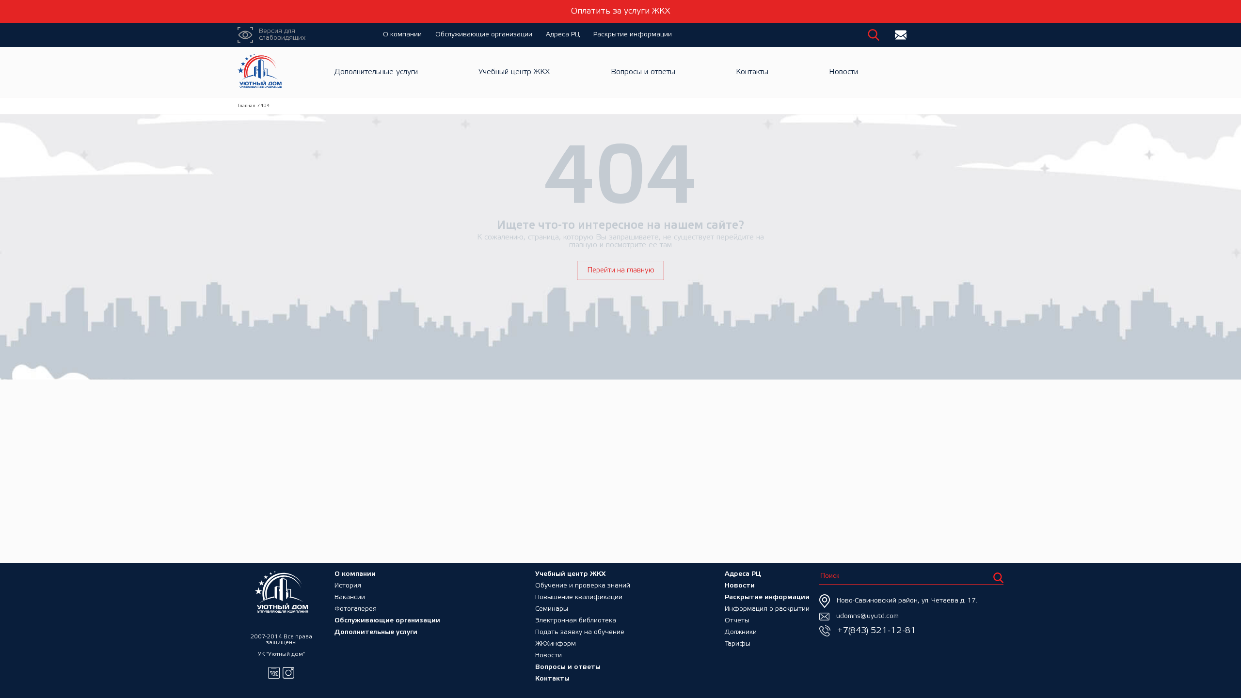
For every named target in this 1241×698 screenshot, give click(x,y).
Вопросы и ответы (643, 72)
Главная (246, 106)
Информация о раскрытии (767, 609)
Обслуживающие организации (483, 35)
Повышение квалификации (578, 597)
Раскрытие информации (632, 35)
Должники (741, 632)
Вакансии (349, 597)
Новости (843, 72)
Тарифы (737, 644)
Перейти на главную (620, 270)
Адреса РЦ (563, 35)
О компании (402, 35)
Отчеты (737, 621)
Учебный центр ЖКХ (514, 72)
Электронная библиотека (575, 621)
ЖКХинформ (555, 644)
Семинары (551, 609)
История (347, 586)
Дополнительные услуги (376, 72)
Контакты (752, 72)
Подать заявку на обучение (579, 632)
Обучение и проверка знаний (582, 586)
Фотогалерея (355, 609)
